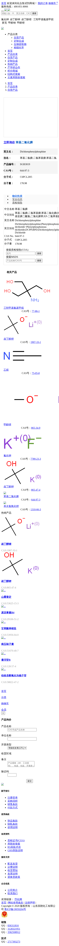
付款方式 (13, 807)
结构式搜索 (14, 74)
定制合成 (19, 41)
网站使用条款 (15, 902)
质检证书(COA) (16, 840)
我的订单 (43, 3)
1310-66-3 (36, 509)
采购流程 (13, 801)
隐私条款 (13, 824)
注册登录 (13, 797)
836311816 (13, 925)
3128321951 (14, 928)
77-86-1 (36, 311)
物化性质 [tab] (17, 196)
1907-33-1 (36, 342)
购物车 (53, 3)
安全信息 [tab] (17, 199)
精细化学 (19, 47)
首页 (3, 3)
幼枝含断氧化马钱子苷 (13, 675)
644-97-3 (35, 499)
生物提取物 (20, 44)
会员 (3, 709)
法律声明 (30, 902)
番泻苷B (6, 659)
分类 (3, 697)
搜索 (34, 13)
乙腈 (6, 369)
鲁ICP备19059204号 (15, 909)
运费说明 (13, 867)
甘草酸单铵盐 (8, 628)
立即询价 (9, 142)
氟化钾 (7, 455)
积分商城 (13, 70)
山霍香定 (6, 597)
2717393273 (14, 941)
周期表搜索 (14, 843)
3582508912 (14, 932)
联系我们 (13, 893)
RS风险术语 (14, 847)
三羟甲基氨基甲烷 (14, 307)
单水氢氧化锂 (11, 506)
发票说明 (13, 873)
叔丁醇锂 (9, 338)
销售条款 (13, 804)
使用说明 (13, 827)
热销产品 (13, 64)
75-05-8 (36, 373)
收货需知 (13, 870)
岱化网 (18, 899)
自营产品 (19, 37)
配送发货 (13, 863)
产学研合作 (14, 67)
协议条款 (13, 820)
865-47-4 (35, 489)
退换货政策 (14, 877)
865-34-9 (35, 428)
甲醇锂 (7, 424)
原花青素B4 (7, 612)
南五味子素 (7, 644)
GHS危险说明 (15, 850)
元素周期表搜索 (16, 77)
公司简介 (13, 890)
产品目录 (13, 54)
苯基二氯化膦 (11, 496)
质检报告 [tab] (17, 202)
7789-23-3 (36, 459)
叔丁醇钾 (9, 486)
